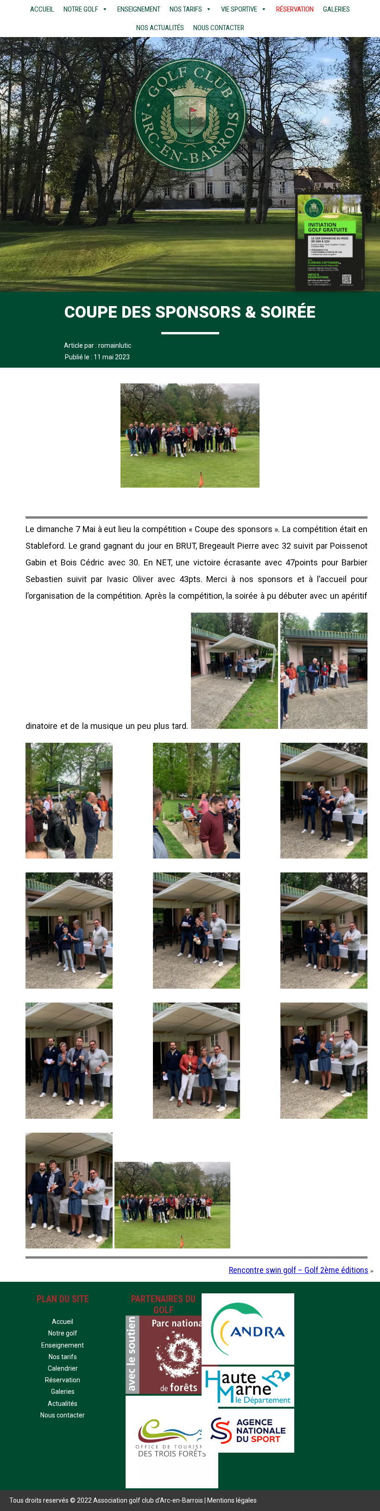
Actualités (62, 1403)
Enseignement (138, 9)
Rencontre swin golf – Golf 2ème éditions (298, 1270)
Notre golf (62, 1333)
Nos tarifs (186, 9)
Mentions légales (232, 1500)
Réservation (295, 9)
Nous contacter (218, 28)
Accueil (42, 9)
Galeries (336, 9)
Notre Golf (80, 9)
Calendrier (63, 1368)
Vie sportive (239, 9)
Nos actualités (160, 28)
